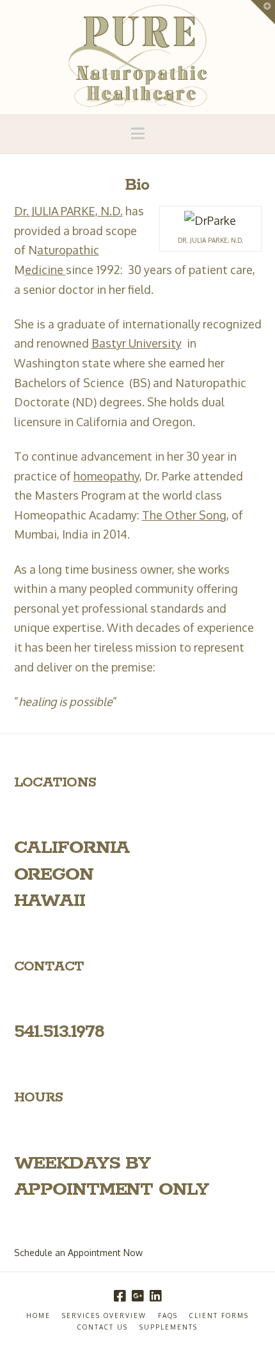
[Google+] (137, 1296)
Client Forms (219, 1315)
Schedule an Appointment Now (78, 1252)
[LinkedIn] (155, 1296)
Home (38, 1315)
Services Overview (104, 1315)
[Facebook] (119, 1296)
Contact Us (102, 1327)
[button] (138, 133)
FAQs (168, 1315)
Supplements (168, 1327)
